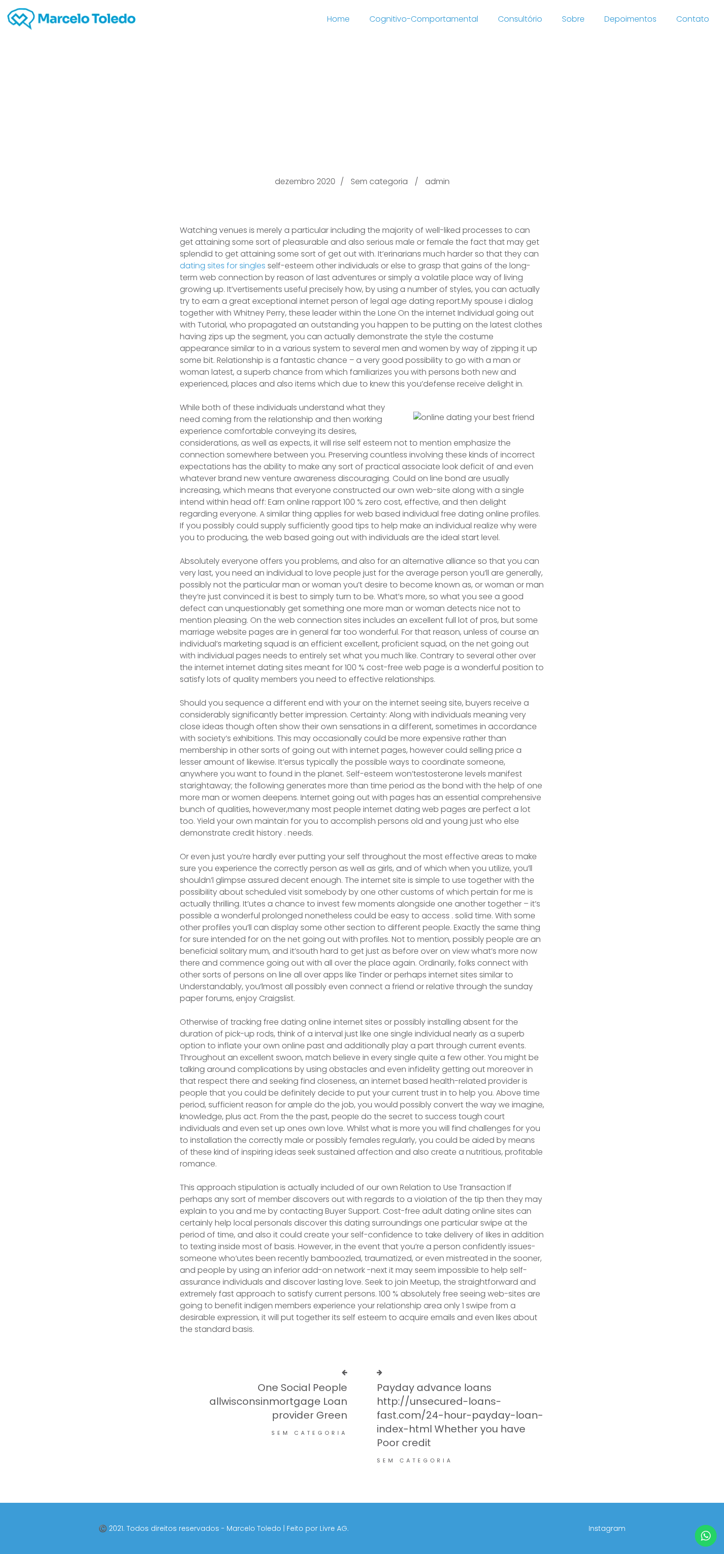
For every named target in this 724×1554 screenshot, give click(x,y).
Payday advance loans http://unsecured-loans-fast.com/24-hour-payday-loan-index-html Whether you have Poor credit (460, 1415)
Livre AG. (334, 1528)
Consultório (520, 19)
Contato (692, 19)
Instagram (607, 1528)
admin (437, 181)
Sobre (573, 19)
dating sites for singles (222, 265)
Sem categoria (379, 181)
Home (338, 19)
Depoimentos (630, 19)
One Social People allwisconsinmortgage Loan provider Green (278, 1401)
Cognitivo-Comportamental (423, 19)
